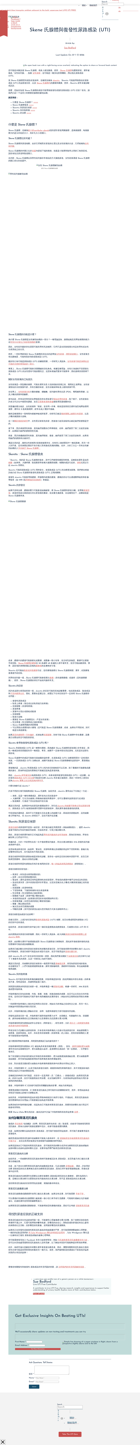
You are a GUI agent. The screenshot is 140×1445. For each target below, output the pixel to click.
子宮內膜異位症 (17, 694)
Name (32, 1378)
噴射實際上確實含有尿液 (72, 414)
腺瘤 (51, 678)
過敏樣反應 (60, 964)
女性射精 (36, 73)
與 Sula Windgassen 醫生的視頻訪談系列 (47, 1233)
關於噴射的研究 (21, 421)
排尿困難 (47, 735)
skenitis (56, 81)
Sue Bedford (70, 48)
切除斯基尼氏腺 (82, 1206)
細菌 (10, 463)
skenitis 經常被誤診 (22, 775)
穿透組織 (70, 1166)
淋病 (79, 463)
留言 (31, 1374)
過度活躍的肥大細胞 (81, 1046)
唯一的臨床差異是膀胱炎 (62, 864)
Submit (34, 1386)
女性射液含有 (24, 392)
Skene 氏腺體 (66, 71)
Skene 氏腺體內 (44, 83)
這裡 (76, 1112)
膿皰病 (39, 666)
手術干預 (79, 1194)
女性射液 (60, 354)
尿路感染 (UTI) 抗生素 (24, 778)
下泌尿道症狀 (72, 956)
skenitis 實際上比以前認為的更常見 (27, 781)
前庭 (34, 151)
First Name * (20, 1342)
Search (104, 2)
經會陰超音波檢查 (33, 480)
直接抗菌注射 (71, 952)
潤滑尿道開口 (72, 354)
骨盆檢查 (19, 1124)
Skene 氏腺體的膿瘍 (27, 663)
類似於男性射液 (60, 399)
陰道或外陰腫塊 (31, 671)
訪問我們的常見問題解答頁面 (71, 1267)
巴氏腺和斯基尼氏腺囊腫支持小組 (72, 1240)
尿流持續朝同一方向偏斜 (23, 735)
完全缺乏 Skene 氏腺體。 (29, 448)
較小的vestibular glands (38, 131)
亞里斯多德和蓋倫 (45, 402)
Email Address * (21, 1345)
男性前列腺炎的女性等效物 (55, 835)
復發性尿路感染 (43, 920)
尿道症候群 (13, 827)
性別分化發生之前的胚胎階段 (23, 342)
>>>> (36, 102)
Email (32, 1382)
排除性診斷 (58, 987)
